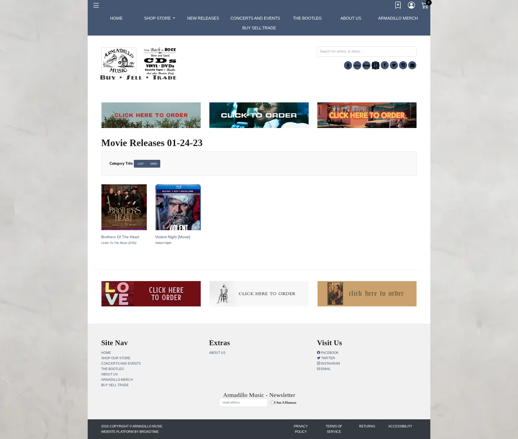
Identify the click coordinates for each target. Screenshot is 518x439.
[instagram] (403, 65)
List (141, 163)
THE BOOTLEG (307, 18)
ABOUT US (350, 18)
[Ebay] (357, 65)
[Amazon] (348, 65)
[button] (159, 18)
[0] (425, 6)
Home (106, 353)
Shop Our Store (115, 358)
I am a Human (285, 402)
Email (325, 369)
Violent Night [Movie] (172, 237)
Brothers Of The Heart (120, 237)
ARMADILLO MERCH (398, 18)
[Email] (412, 65)
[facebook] (384, 65)
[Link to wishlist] (398, 6)
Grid (153, 163)
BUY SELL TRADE (259, 28)
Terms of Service (334, 429)
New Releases (203, 18)
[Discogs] (366, 65)
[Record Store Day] (375, 65)
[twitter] (393, 65)
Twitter (327, 358)
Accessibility (400, 426)
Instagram (330, 363)
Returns (367, 426)
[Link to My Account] (411, 6)
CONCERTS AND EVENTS (255, 18)
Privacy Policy (301, 429)
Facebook (329, 353)
